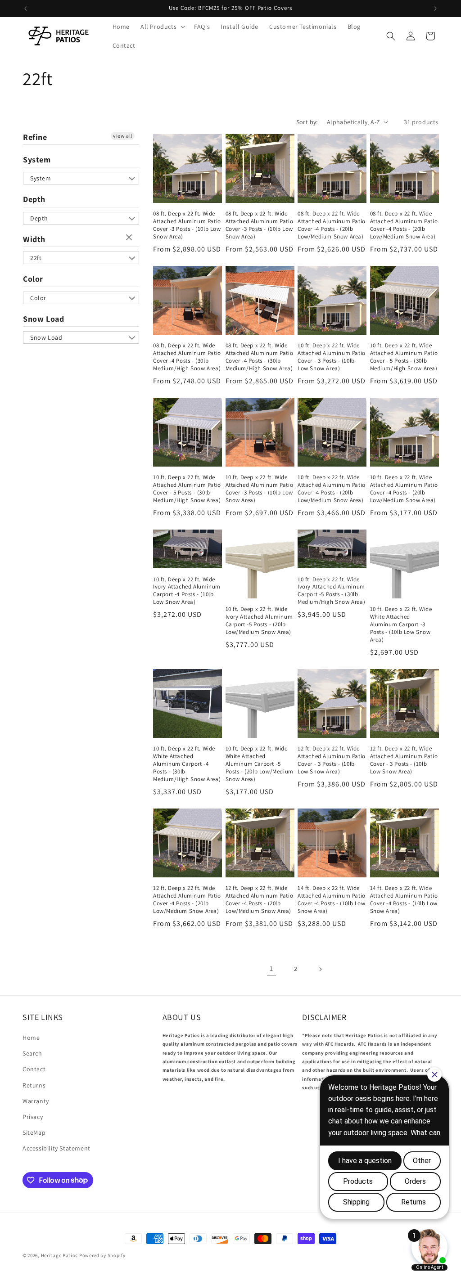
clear (130, 238)
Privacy (33, 1117)
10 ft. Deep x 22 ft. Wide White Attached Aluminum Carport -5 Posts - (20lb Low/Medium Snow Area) (260, 764)
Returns (34, 1085)
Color (33, 279)
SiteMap (34, 1132)
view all (122, 135)
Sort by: (307, 122)
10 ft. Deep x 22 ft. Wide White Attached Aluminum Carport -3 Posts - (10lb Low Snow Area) (401, 624)
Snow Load (43, 319)
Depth (34, 199)
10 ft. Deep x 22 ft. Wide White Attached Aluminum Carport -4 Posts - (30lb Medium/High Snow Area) (187, 764)
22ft (35, 258)
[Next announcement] (435, 8)
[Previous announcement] (26, 8)
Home (31, 1037)
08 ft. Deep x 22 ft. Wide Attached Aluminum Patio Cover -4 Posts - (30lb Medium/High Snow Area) (187, 357)
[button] (162, 26)
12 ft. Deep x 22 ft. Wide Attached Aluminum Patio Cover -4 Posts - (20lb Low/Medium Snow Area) (187, 900)
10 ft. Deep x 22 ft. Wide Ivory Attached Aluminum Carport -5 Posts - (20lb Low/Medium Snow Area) (259, 621)
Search (32, 1053)
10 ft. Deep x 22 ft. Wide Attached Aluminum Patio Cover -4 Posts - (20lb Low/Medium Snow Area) (332, 489)
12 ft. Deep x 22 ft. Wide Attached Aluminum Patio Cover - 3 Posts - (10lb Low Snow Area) (332, 760)
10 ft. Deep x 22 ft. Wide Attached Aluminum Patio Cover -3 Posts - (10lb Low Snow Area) (260, 489)
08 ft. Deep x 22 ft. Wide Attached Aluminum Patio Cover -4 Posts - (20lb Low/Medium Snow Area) (332, 225)
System (37, 159)
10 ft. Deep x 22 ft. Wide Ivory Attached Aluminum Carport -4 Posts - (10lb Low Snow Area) (187, 591)
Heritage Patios (59, 1255)
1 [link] (271, 968)
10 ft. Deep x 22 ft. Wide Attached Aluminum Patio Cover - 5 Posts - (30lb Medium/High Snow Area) (404, 357)
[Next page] (320, 969)
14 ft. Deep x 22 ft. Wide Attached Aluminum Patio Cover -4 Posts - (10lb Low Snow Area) (332, 900)
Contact (34, 1069)
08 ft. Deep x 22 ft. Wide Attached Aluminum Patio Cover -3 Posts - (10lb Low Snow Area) (187, 225)
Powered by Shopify (102, 1255)
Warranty (36, 1101)
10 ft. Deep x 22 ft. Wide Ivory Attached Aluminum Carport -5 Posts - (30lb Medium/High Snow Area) (331, 591)
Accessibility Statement (56, 1148)
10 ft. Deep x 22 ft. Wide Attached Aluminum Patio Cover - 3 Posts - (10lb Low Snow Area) (332, 357)
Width (34, 239)
